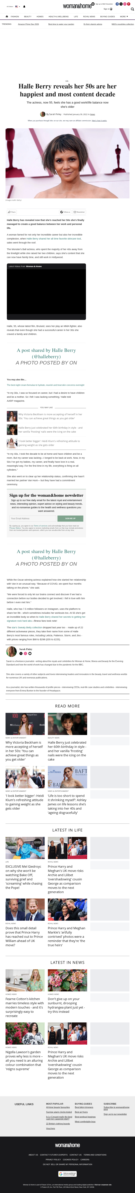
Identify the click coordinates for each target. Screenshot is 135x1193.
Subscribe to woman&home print (116, 1108)
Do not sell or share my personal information (67, 1164)
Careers (85, 1160)
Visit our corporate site (103, 1185)
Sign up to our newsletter (115, 1114)
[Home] (7, 17)
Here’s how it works (99, 121)
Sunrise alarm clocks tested (59, 1112)
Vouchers (50, 1128)
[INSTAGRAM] (26, 653)
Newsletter (81, 212)
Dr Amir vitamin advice (93, 24)
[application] (46, 291)
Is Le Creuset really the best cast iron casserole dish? (59, 1118)
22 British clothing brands (58, 1124)
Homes (40, 17)
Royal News (89, 17)
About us (33, 1155)
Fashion (15, 17)
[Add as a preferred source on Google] (67, 1174)
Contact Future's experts (54, 1155)
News (92, 114)
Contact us (75, 1155)
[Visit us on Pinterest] (128, 4)
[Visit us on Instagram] (124, 4)
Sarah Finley (55, 114)
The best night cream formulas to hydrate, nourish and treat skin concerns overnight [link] (45, 385)
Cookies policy (70, 1160)
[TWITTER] (21, 653)
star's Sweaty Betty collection (27, 627)
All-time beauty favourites (58, 1107)
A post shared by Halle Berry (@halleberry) (46, 353)
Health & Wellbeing (59, 17)
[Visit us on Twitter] (121, 4)
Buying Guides (107, 17)
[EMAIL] (30, 653)
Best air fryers (81, 1112)
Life (76, 17)
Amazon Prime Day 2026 (28, 24)
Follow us (66, 212)
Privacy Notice (15, 528)
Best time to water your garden (61, 24)
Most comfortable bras (85, 1122)
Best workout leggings (85, 1117)
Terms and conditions (95, 1155)
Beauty (27, 17)
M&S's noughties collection (123, 24)
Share (13, 212)
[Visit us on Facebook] (117, 4)
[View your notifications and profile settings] (24, 6)
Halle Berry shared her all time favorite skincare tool (53, 238)
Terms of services (41, 526)
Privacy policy (53, 1160)
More (123, 17)
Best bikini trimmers (84, 1107)
